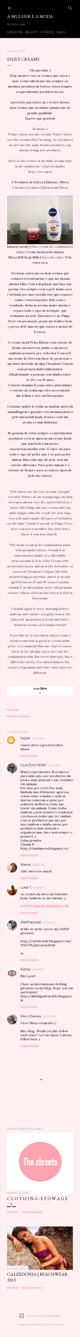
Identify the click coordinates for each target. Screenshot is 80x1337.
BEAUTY (31, 32)
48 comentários (32, 1212)
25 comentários (32, 1287)
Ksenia (25, 865)
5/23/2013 (38, 864)
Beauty (25, 716)
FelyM (25, 738)
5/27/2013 (49, 922)
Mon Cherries (30, 1016)
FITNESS (47, 32)
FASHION (14, 32)
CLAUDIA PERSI (33, 765)
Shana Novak (54, 1324)
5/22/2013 (38, 738)
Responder (29, 756)
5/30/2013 (38, 969)
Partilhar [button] (13, 709)
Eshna (25, 969)
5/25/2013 (40, 887)
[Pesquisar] (70, 7)
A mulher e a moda (30, 16)
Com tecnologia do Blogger (43, 1315)
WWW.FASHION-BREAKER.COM (44, 906)
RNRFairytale (30, 922)
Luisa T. (26, 887)
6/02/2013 (49, 1016)
